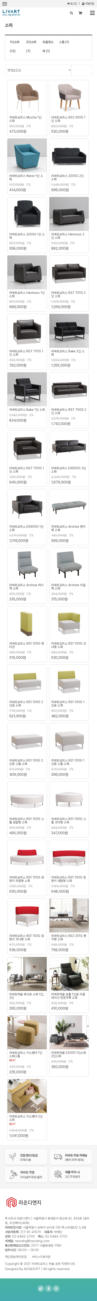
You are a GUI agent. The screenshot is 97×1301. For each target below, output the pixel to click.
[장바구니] (80, 13)
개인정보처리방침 (16, 1257)
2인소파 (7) (31, 46)
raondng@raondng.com (32, 1241)
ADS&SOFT (32, 1269)
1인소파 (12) (14, 46)
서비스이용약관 (41, 1257)
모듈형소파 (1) (48, 46)
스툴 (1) (64, 42)
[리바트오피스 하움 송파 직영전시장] (11, 13)
